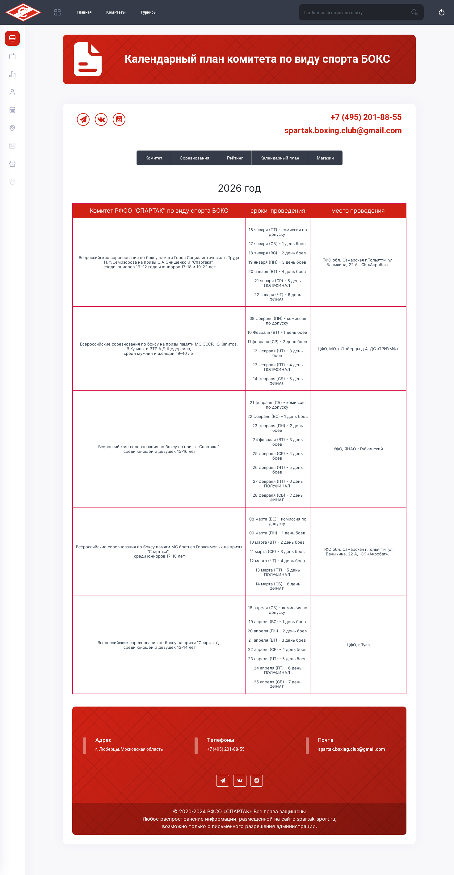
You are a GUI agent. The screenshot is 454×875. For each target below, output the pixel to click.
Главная (84, 12)
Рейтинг (235, 157)
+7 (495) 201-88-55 (366, 117)
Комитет (153, 157)
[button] (222, 781)
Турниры (149, 12)
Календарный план (279, 157)
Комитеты (116, 12)
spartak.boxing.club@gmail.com (343, 130)
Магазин (325, 157)
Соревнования (194, 157)
